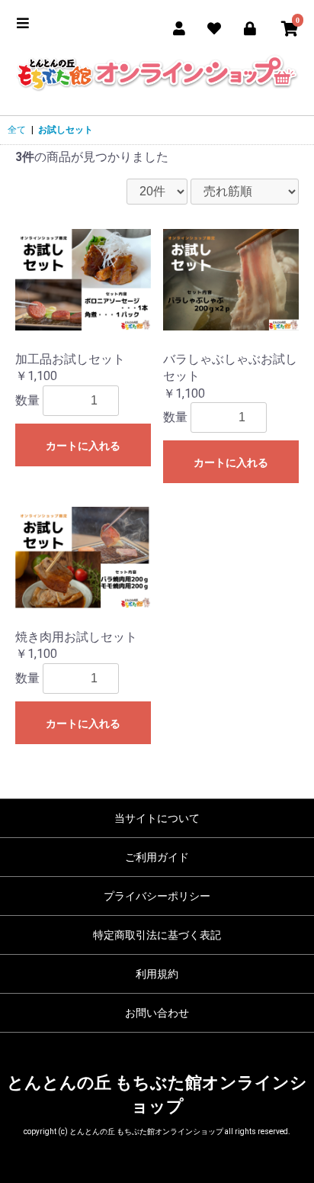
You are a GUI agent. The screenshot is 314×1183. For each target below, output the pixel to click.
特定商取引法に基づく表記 (157, 935)
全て (17, 129)
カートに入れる (83, 446)
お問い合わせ (157, 1013)
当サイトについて (157, 818)
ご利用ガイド (157, 857)
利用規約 (157, 974)
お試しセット (65, 129)
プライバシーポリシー (157, 896)
